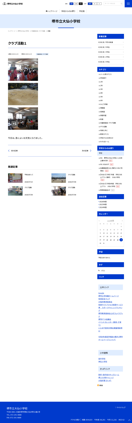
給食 (101, 119)
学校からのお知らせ (106, 138)
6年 (101, 100)
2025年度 (103, 204)
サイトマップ (121, 407)
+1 (15, 124)
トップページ (52, 11)
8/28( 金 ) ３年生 (104, 52)
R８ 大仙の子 (106, 164)
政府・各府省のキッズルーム (108, 374)
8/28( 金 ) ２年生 (104, 57)
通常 (71, 3)
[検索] (121, 3)
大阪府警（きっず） (105, 380)
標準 (90, 3)
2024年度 (103, 207)
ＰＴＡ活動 (103, 126)
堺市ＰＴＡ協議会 (104, 319)
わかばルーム (104, 141)
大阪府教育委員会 (105, 301)
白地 (76, 3)
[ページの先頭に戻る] (129, 420)
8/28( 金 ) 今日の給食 (105, 42)
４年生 (103, 270)
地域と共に (104, 130)
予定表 (82, 11)
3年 (101, 89)
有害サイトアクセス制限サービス (110, 304)
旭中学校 (101, 358)
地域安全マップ (104, 298)
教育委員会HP (107, 190)
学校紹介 (103, 78)
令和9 (100, 336)
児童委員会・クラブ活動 (108, 123)
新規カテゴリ (104, 134)
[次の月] (122, 220)
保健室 (102, 108)
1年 (101, 82)
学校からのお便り (68, 11)
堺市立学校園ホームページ (108, 296)
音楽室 (102, 111)
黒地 (81, 3)
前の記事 (14, 150)
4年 (101, 93)
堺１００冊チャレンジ (106, 377)
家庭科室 (103, 115)
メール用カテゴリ (106, 74)
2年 (101, 85)
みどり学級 (104, 104)
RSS (101, 385)
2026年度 (103, 201)
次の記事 (85, 150)
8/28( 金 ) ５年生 (104, 47)
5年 (101, 97)
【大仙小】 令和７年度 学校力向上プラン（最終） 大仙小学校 (111, 177)
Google (101, 293)
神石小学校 (102, 361)
